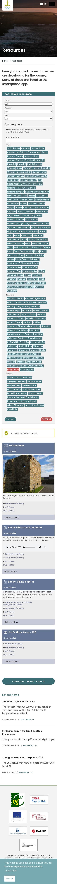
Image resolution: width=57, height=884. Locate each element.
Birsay (18, 602)
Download (8, 451)
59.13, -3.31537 (8, 511)
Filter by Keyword (12, 137)
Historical (11, 571)
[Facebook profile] (41, 4)
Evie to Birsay (10, 602)
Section (7, 101)
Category (8, 108)
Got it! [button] (9, 878)
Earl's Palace (9, 507)
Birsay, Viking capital (21, 581)
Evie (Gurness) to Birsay (14, 503)
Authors (9, 374)
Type (6, 115)
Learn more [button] (11, 870)
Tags (8, 145)
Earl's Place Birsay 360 (22, 632)
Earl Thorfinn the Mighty (14, 554)
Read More (26, 719)
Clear (11, 419)
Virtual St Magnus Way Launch (18, 701)
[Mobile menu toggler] (52, 4)
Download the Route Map (27, 681)
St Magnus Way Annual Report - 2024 (22, 757)
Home (4, 61)
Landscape (11, 517)
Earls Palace (16, 445)
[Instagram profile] (46, 4)
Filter (45, 419)
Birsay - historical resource (25, 527)
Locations (10, 295)
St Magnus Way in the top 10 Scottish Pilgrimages (22, 732)
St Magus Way (11, 644)
